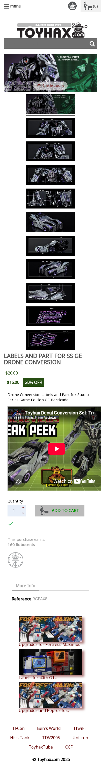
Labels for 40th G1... (38, 677)
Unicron (80, 738)
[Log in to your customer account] (73, 5)
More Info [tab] (25, 585)
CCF (69, 747)
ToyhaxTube (41, 747)
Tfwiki (79, 728)
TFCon (18, 728)
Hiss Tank (20, 738)
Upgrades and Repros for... (44, 710)
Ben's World (49, 728)
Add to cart (65, 510)
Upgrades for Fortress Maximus (49, 644)
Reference (21, 598)
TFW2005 (51, 738)
